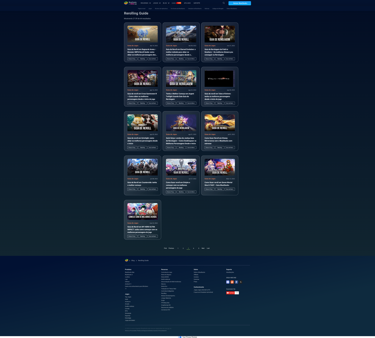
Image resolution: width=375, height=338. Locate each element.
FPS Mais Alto (165, 303)
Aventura (127, 301)
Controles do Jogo (166, 272)
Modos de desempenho (168, 295)
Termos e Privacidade (130, 330)
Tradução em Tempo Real (168, 288)
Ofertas (127, 281)
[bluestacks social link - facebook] (236, 282)
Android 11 (128, 284)
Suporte (197, 3)
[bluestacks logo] (130, 3)
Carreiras (196, 279)
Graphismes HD (165, 305)
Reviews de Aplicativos (161, 8)
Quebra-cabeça (129, 306)
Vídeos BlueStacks (232, 8)
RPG (126, 311)
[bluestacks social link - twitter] (240, 282)
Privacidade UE (162, 330)
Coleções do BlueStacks (195, 8)
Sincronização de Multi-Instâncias (171, 281)
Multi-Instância (165, 279)
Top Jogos (128, 297)
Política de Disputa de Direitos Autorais (147, 330)
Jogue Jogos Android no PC (202, 290)
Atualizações (230, 272)
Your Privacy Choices (189, 337)
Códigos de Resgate (217, 8)
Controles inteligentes (167, 291)
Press (195, 281)
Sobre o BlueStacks (199, 272)
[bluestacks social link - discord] (227, 282)
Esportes (127, 315)
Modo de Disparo (166, 274)
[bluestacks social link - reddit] (232, 282)
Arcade (127, 304)
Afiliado (187, 3)
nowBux (127, 277)
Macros (163, 284)
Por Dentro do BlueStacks (178, 8)
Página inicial (141, 8)
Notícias (207, 8)
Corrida (127, 308)
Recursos (144, 3)
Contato (196, 277)
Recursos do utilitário (167, 307)
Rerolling (163, 293)
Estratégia (128, 318)
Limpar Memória (166, 298)
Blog (165, 3)
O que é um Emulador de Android (203, 292)
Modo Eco (164, 286)
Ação (126, 299)
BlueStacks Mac (129, 272)
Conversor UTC (165, 310)
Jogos (155, 3)
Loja (176, 3)
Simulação (128, 313)
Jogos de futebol (130, 320)
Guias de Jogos (132, 46)
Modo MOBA (165, 277)
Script (163, 300)
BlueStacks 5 (129, 274)
